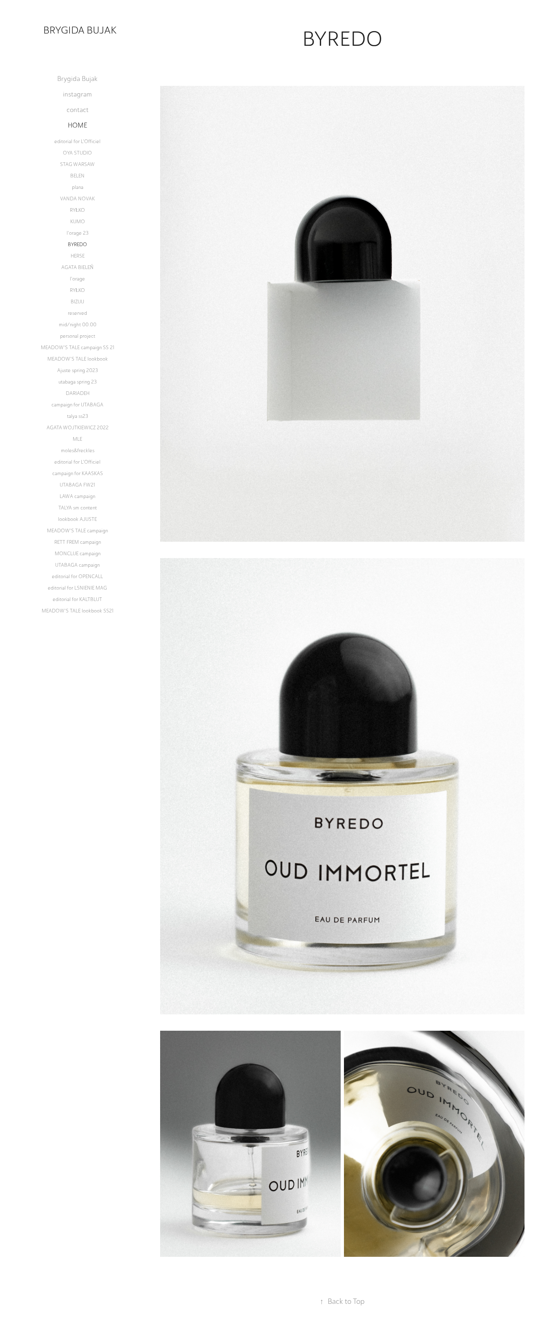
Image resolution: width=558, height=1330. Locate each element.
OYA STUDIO (77, 153)
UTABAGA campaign (77, 565)
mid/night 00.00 (77, 324)
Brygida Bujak (79, 30)
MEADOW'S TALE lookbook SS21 (78, 611)
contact (78, 110)
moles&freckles (77, 450)
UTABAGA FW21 (77, 485)
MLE (77, 439)
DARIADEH (77, 393)
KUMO (77, 221)
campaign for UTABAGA (77, 405)
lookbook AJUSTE (77, 519)
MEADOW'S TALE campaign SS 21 (77, 347)
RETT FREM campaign (77, 542)
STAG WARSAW (77, 164)
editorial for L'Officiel (77, 141)
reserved (77, 313)
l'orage (77, 279)
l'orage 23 (78, 233)
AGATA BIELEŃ (77, 267)
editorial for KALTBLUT (77, 599)
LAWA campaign (77, 496)
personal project (77, 336)
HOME (77, 125)
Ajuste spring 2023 (77, 370)
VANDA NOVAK (77, 199)
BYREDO (77, 244)
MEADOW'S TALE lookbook (77, 359)
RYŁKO (77, 210)
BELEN (77, 176)
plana (77, 187)
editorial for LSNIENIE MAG (77, 588)
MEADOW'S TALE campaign (77, 531)
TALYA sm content (77, 508)
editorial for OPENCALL (77, 576)
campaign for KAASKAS (77, 473)
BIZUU (77, 302)
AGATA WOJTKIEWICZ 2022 (78, 428)
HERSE (78, 256)
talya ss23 (77, 416)
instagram (77, 94)
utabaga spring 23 (77, 382)
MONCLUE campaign (77, 553)
